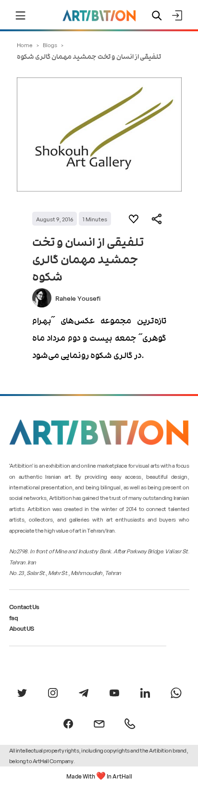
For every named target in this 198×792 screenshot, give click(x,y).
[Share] (156, 219)
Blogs (50, 44)
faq (13, 618)
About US (21, 628)
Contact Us (24, 606)
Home (25, 44)
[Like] (133, 219)
